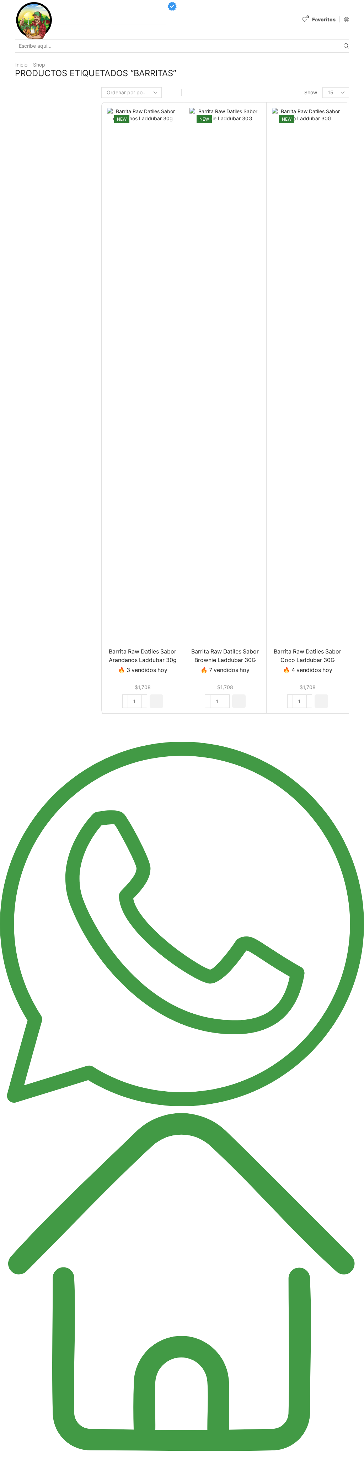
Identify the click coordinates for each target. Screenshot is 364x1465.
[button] (156, 701)
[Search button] (346, 46)
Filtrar (283, 187)
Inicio (21, 65)
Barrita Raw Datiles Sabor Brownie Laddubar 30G (225, 655)
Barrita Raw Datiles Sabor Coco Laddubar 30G (307, 655)
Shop (39, 65)
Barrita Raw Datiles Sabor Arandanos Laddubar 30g (143, 655)
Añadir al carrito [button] (135, 377)
